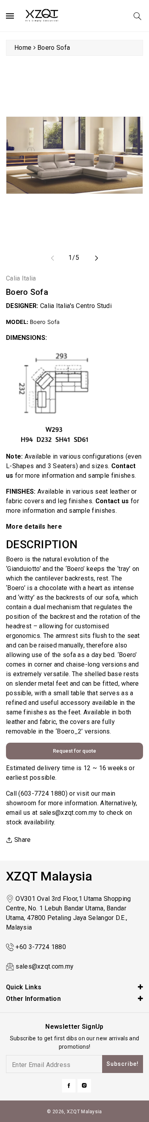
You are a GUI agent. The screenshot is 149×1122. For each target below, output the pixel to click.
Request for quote (74, 751)
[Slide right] (96, 258)
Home (22, 47)
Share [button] (22, 839)
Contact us (112, 501)
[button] (137, 16)
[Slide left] (52, 258)
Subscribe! (122, 1064)
